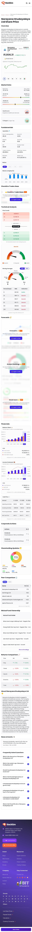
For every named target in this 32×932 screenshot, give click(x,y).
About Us (5, 874)
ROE (5, 166)
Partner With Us (6, 877)
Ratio (10, 582)
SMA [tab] (22, 268)
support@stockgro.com (11, 835)
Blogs (4, 855)
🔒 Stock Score (9, 58)
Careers (4, 880)
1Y (16, 79)
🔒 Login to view (16, 199)
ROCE (20, 166)
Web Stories (5, 858)
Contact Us (20, 874)
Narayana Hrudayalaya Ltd (10, 589)
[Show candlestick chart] (24, 78)
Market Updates (21, 862)
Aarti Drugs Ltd (6, 593)
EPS (15, 166)
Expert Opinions (21, 855)
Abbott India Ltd (6, 596)
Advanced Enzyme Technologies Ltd (12, 599)
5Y (20, 79)
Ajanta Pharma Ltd (7, 603)
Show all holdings (24, 649)
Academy (5, 862)
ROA (10, 166)
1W (8, 79)
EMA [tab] (27, 268)
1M (12, 79)
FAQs (4, 884)
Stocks (4, 865)
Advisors (19, 858)
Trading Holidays (21, 865)
